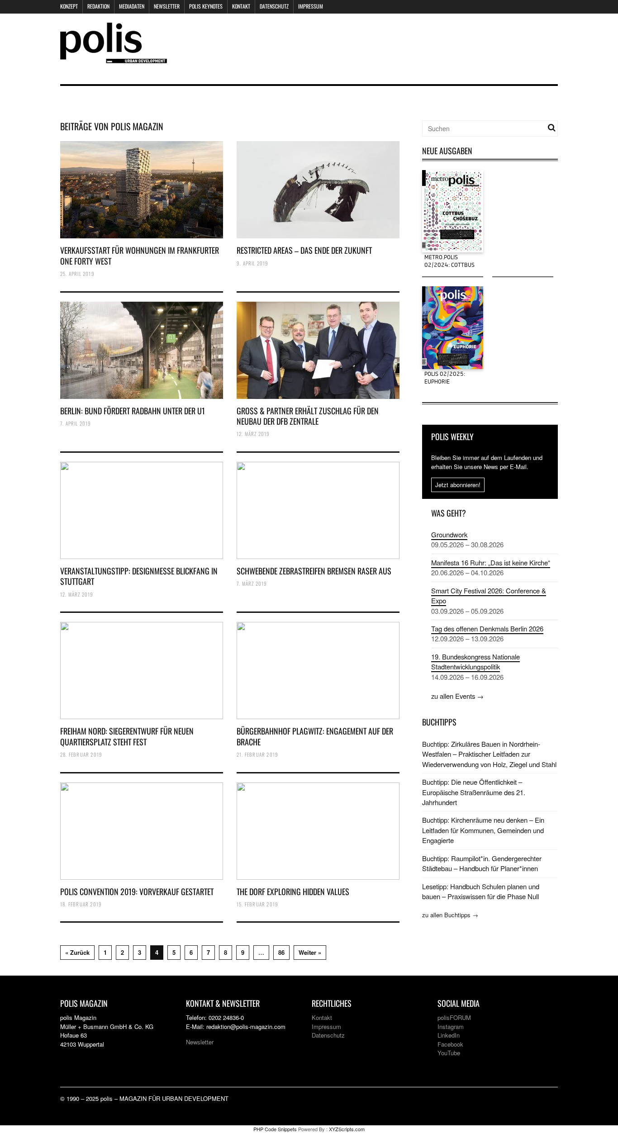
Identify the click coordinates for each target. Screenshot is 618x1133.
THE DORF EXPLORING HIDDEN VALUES (293, 891)
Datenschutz (274, 6)
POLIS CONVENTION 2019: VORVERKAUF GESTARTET (137, 891)
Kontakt (241, 6)
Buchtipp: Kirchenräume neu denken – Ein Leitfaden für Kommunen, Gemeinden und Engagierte (483, 830)
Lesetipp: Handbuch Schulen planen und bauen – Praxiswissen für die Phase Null (480, 891)
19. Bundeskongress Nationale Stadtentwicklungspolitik (475, 661)
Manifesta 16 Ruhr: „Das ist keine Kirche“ (490, 562)
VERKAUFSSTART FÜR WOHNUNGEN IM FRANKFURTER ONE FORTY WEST (139, 255)
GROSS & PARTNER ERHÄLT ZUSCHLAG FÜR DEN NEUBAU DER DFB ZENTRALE (308, 416)
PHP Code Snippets (275, 1129)
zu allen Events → (457, 696)
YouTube (448, 1052)
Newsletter (167, 6)
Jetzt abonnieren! (457, 484)
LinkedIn (448, 1035)
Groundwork (449, 534)
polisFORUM (454, 1017)
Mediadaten (131, 6)
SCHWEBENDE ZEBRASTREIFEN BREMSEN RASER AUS (314, 571)
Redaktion (98, 6)
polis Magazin (137, 126)
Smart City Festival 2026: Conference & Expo (488, 595)
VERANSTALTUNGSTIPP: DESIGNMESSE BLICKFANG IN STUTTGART (139, 576)
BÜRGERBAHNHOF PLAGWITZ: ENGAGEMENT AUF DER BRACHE (315, 736)
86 (281, 952)
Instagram (450, 1026)
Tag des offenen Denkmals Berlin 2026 (487, 628)
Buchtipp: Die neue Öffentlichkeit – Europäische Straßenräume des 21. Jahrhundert (473, 792)
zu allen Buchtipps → (450, 914)
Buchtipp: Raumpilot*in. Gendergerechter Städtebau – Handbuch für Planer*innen (482, 863)
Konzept (69, 6)
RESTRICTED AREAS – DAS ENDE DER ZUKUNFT (304, 250)
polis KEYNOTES (206, 6)
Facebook (450, 1044)
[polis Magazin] (113, 57)
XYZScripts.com (347, 1129)
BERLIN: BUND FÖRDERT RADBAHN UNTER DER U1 (132, 411)
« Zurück (77, 952)
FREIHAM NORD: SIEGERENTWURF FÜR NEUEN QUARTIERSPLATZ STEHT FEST (127, 736)
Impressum (310, 6)
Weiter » (310, 952)
